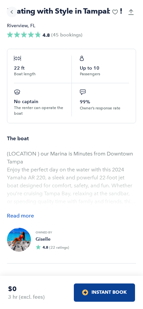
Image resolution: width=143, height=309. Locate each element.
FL (32, 26)
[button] (115, 12)
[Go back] (12, 12)
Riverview (17, 26)
